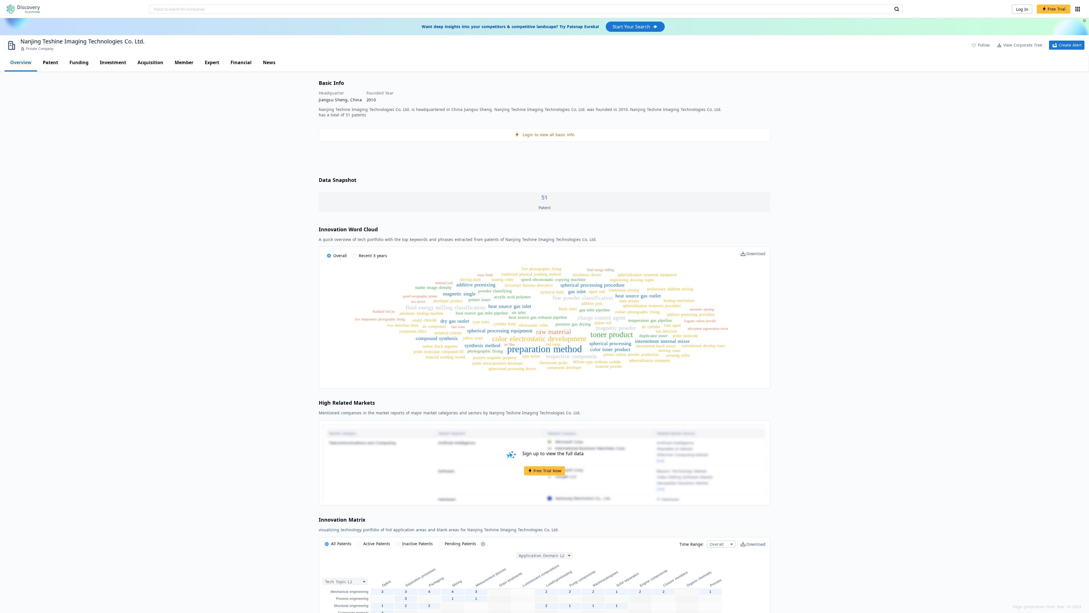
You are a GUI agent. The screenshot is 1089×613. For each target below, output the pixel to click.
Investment (113, 62)
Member (184, 62)
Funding (78, 62)
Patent (50, 62)
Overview (20, 62)
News (269, 62)
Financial (241, 62)
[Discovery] (23, 9)
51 (544, 197)
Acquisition (150, 62)
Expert (212, 62)
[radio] (337, 256)
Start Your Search (631, 27)
